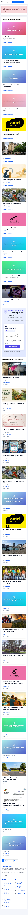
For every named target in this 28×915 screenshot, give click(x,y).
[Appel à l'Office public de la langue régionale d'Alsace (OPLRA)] (14, 33)
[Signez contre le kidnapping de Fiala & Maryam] (14, 248)
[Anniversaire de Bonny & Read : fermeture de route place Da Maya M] (14, 224)
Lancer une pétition (18, 1)
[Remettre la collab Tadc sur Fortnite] (14, 295)
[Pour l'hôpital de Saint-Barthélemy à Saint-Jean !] (14, 105)
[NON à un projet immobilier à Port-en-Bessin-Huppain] (14, 81)
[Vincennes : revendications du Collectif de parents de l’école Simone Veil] (14, 272)
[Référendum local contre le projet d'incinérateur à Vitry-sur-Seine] (14, 129)
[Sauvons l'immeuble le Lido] (14, 152)
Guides (4, 879)
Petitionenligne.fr (6, 2)
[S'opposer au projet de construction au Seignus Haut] (14, 200)
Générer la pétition (13, 346)
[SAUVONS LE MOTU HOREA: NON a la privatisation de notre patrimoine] (14, 57)
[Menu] (25, 2)
